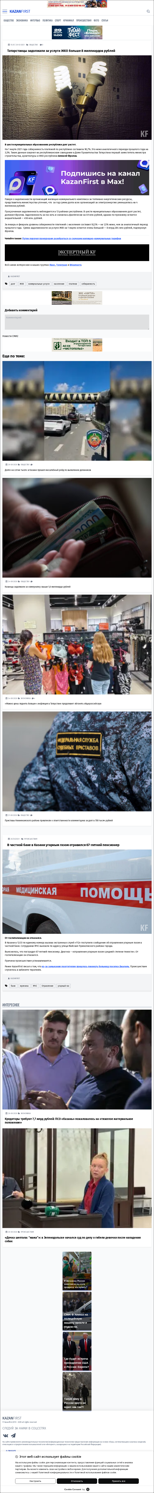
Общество (9, 20)
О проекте (11, 1451)
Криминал (68, 20)
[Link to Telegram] (13, 1436)
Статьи (105, 20)
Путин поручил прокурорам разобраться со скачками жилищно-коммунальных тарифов (71, 238)
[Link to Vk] (5, 1436)
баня (13, 985)
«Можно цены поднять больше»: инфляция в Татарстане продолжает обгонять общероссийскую (53, 703)
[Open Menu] (4, 11)
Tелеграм (61, 264)
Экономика (22, 20)
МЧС (35, 985)
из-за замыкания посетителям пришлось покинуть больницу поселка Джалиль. (86, 966)
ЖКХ (22, 283)
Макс (52, 264)
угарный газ (63, 985)
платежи (73, 283)
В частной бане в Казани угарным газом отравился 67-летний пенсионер (63, 845)
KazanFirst (15, 276)
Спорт (58, 20)
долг (13, 283)
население (59, 283)
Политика (47, 20)
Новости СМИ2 (10, 335)
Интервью (35, 20)
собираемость (88, 283)
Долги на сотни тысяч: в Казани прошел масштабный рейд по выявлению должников (48, 469)
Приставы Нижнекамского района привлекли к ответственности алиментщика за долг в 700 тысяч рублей (59, 820)
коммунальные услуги (38, 283)
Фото (96, 20)
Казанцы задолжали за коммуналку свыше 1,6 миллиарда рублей (37, 586)
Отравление (47, 985)
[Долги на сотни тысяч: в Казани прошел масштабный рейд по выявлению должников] (77, 411)
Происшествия (83, 20)
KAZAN (20, 11)
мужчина (24, 985)
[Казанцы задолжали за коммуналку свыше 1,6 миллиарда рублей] (77, 527)
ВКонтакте (75, 264)
